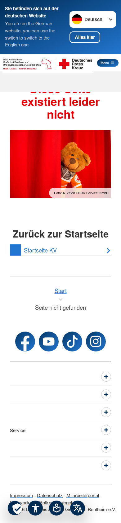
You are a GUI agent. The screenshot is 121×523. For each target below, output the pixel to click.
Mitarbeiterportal (82, 495)
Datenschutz (50, 495)
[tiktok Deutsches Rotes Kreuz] (72, 341)
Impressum (21, 495)
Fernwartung (22, 502)
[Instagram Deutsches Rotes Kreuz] (96, 341)
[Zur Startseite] (47, 63)
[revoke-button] (14, 508)
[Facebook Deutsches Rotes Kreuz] (25, 341)
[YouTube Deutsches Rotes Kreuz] (49, 341)
